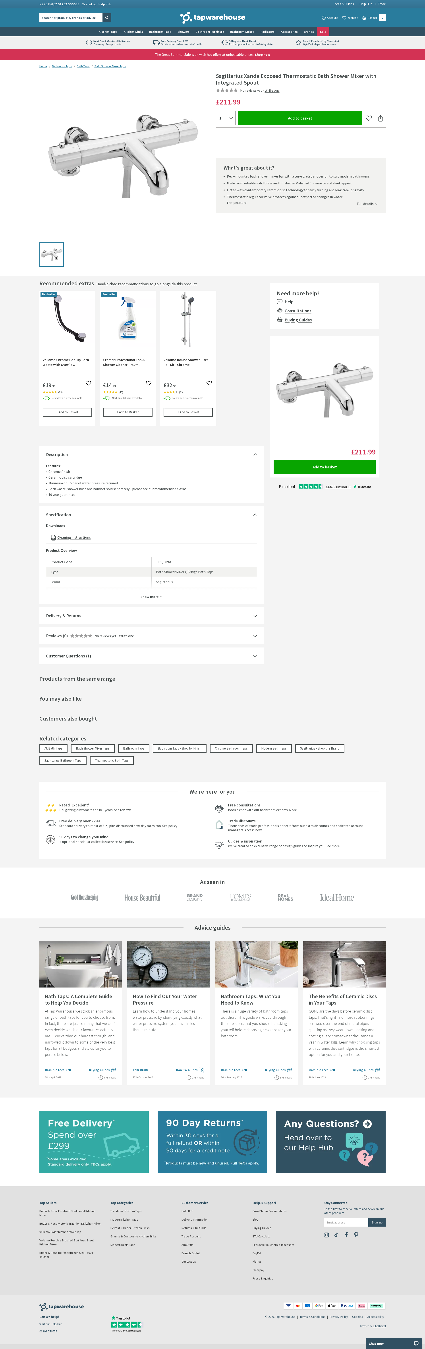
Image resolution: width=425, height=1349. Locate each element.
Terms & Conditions (312, 1317)
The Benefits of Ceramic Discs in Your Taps (343, 999)
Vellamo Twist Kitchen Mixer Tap (60, 1232)
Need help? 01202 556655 (75, 4)
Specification (58, 514)
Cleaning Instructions (74, 537)
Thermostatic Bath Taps (112, 760)
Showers (183, 32)
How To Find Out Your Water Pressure (165, 999)
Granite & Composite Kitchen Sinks (133, 1236)
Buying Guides (298, 320)
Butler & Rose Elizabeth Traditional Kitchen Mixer (67, 1213)
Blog (256, 1219)
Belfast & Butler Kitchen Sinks (130, 1228)
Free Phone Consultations (270, 1211)
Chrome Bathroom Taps (231, 748)
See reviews (122, 810)
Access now (253, 830)
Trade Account (191, 1236)
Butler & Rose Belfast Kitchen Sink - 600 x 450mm (66, 1255)
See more (333, 846)
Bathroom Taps (160, 32)
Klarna (257, 1262)
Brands (309, 32)
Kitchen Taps (108, 32)
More (293, 810)
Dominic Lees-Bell (58, 1070)
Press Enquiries (263, 1278)
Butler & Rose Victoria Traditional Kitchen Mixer (70, 1223)
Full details (365, 203)
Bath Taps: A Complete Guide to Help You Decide (78, 999)
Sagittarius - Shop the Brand (319, 748)
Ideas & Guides (344, 4)
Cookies (357, 1317)
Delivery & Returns (63, 615)
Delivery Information (195, 1219)
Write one (272, 90)
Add (74, 412)
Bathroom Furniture (210, 32)
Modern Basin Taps (122, 1245)
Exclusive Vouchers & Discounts (273, 1245)
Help (289, 301)
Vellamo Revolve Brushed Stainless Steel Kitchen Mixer (66, 1242)
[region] (151, 362)
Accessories (289, 32)
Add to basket (316, 118)
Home (43, 66)
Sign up (377, 1222)
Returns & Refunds (194, 1228)
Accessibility (375, 1317)
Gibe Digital (379, 1326)
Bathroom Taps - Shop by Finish (179, 748)
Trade (382, 4)
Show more (149, 596)
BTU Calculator (262, 1236)
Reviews (54, 635)
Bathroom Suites (242, 32)
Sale (323, 32)
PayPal (257, 1253)
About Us (187, 1245)
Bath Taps (83, 66)
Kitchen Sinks (133, 32)
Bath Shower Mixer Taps (110, 66)
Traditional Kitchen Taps (126, 1211)
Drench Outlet (191, 1253)
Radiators (268, 32)
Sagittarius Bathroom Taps (62, 760)
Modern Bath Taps (274, 748)
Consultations (298, 310)
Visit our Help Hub (50, 1324)
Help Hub (365, 4)
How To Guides (190, 1070)
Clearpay (258, 1270)
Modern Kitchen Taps (124, 1219)
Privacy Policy (339, 1317)
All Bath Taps (53, 748)
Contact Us (189, 1262)
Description (57, 454)
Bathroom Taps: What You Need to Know (250, 999)
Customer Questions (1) (68, 656)
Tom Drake (141, 1070)
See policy (169, 825)
